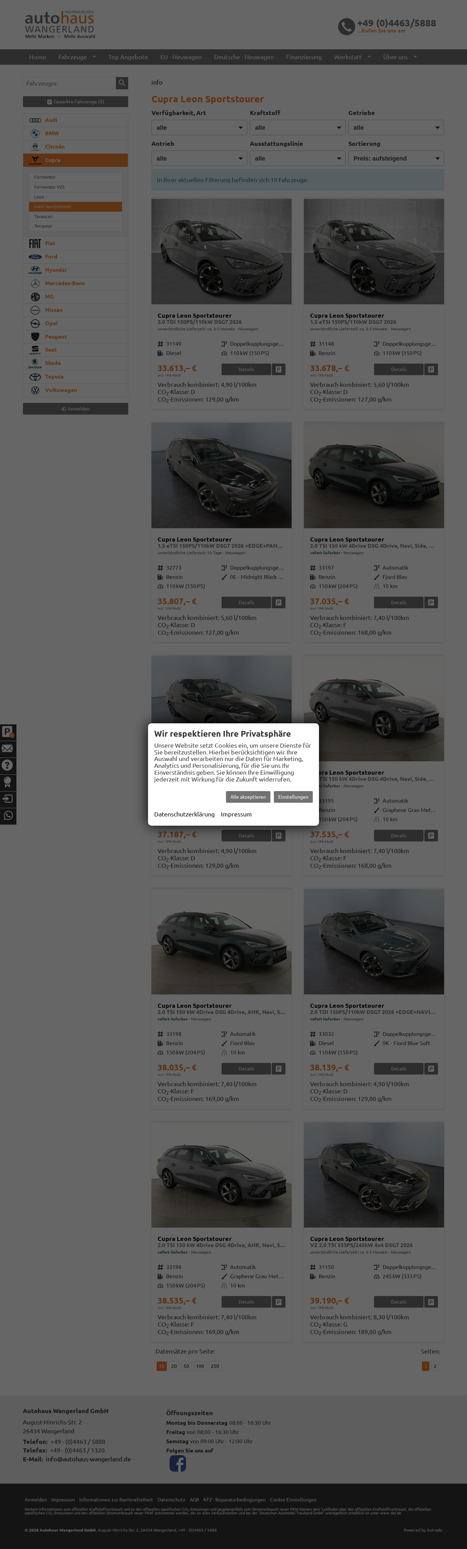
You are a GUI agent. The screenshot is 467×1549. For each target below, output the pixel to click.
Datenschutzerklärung (184, 814)
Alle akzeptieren (248, 797)
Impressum (236, 814)
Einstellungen (293, 797)
